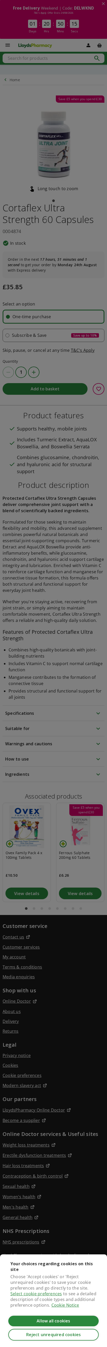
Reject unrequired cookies (53, 1334)
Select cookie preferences (36, 1294)
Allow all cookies (53, 1321)
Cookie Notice (65, 1305)
